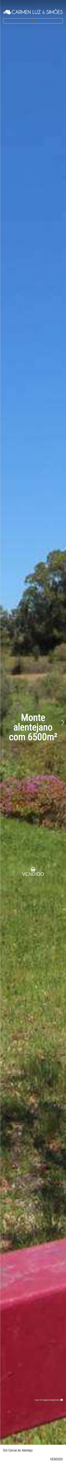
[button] (62, 722)
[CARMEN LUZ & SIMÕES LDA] (33, 11)
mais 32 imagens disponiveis (48, 1400)
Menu (33, 20)
